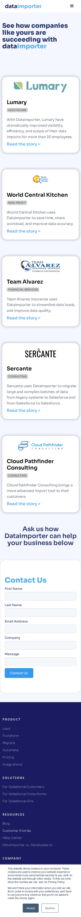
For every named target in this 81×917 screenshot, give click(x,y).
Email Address (16, 621)
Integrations (12, 764)
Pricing (8, 757)
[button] (72, 5)
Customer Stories (16, 831)
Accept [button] (31, 908)
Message (12, 654)
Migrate (8, 743)
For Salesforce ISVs (18, 801)
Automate (10, 750)
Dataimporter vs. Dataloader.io (27, 845)
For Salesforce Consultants (24, 794)
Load (6, 729)
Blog (6, 823)
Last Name (13, 605)
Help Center (12, 838)
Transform (10, 736)
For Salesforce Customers (23, 787)
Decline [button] (50, 908)
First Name (13, 589)
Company (12, 638)
